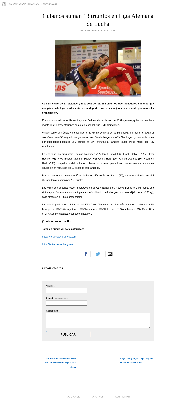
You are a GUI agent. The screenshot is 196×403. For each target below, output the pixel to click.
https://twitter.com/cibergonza (57, 244)
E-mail (57, 298)
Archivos (98, 397)
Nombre (50, 286)
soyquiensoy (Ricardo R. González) (33, 4)
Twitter (98, 254)
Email (110, 254)
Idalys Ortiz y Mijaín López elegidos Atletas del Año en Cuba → (136, 360)
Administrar (122, 397)
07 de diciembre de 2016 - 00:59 (98, 30)
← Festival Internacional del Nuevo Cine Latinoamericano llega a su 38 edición (60, 362)
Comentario (52, 310)
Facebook (86, 254)
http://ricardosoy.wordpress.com (59, 236)
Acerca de (74, 397)
